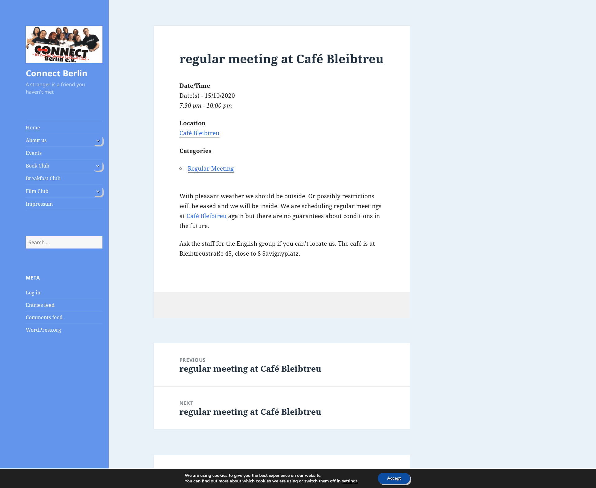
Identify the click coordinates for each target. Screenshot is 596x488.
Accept (394, 478)
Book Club (37, 165)
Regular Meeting (211, 168)
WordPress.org (43, 329)
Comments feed (44, 317)
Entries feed (40, 305)
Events (34, 153)
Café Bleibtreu (199, 133)
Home (33, 127)
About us (36, 140)
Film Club (37, 191)
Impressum (39, 203)
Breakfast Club (43, 178)
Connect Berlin (57, 73)
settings (350, 481)
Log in (33, 292)
